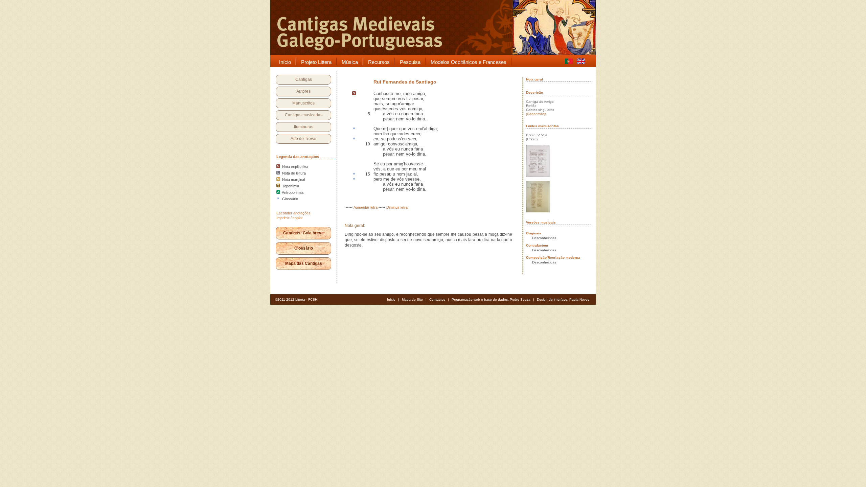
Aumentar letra (366, 207)
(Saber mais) (536, 114)
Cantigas (303, 79)
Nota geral (534, 79)
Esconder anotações (293, 213)
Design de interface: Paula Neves (563, 299)
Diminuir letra (397, 207)
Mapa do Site (412, 299)
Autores (303, 91)
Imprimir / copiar (289, 218)
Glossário (303, 248)
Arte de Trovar (304, 138)
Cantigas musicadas (303, 115)
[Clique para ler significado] (354, 128)
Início (391, 299)
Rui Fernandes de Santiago (404, 82)
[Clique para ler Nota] (354, 93)
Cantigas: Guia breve (303, 233)
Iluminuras (303, 126)
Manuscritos (303, 103)
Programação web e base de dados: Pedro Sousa (491, 299)
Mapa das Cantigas (303, 263)
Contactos (437, 299)
